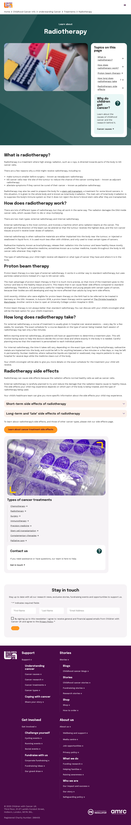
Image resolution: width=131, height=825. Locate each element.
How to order (70, 710)
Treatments (69, 11)
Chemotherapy (17, 506)
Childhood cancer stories (76, 682)
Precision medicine (19, 526)
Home (7, 11)
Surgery (14, 516)
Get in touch (16, 565)
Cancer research (33, 679)
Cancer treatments (34, 685)
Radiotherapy (17, 511)
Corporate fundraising (36, 760)
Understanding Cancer (50, 11)
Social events (32, 749)
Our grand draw (33, 771)
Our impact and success (75, 786)
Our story (68, 791)
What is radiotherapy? (105, 58)
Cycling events (32, 738)
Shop (65, 705)
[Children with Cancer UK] (8, 5)
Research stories (71, 693)
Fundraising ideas (34, 766)
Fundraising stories (73, 688)
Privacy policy (70, 752)
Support (26, 659)
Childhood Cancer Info (24, 11)
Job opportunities (72, 746)
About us (64, 726)
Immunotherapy (18, 521)
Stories (63, 659)
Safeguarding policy (73, 797)
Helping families (71, 769)
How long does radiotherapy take (107, 80)
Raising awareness (72, 774)
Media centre (69, 739)
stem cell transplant (72, 191)
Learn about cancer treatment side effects (30, 429)
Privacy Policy (46, 621)
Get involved (28, 726)
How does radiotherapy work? (108, 66)
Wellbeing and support (74, 733)
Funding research (72, 764)
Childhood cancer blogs (75, 671)
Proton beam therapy (109, 73)
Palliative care (17, 540)
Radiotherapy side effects (107, 88)
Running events (33, 743)
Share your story (33, 702)
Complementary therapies (23, 535)
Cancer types (31, 690)
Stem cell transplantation (23, 530)
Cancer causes (104, 129)
